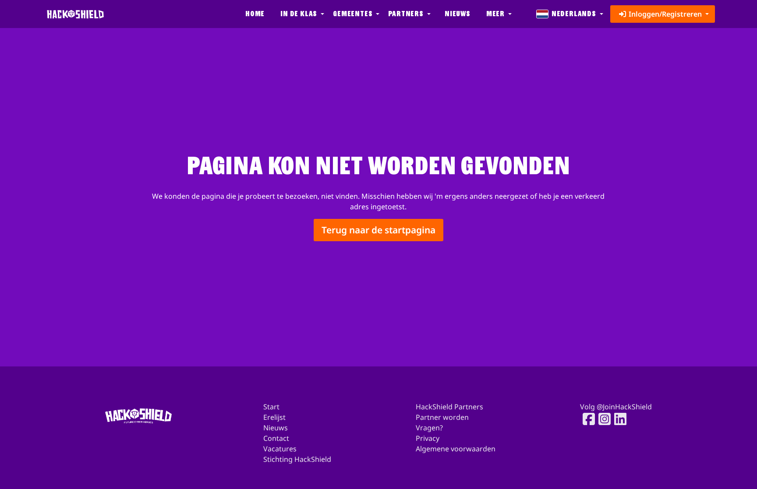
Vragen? (429, 428)
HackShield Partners (449, 407)
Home (255, 13)
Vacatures (280, 449)
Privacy (427, 438)
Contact (276, 438)
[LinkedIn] (618, 419)
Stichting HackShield (297, 459)
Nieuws (457, 13)
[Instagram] (602, 419)
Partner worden (442, 417)
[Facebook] (586, 419)
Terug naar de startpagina (378, 230)
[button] (301, 14)
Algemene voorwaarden (455, 449)
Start (271, 407)
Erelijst (274, 417)
